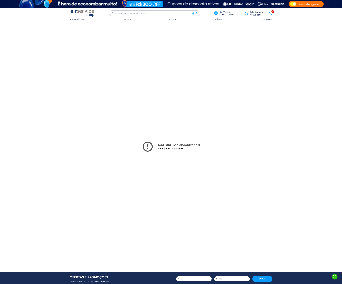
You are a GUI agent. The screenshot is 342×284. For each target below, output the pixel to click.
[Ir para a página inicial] (82, 13)
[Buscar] (198, 13)
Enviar (262, 278)
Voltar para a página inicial (170, 148)
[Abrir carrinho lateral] (270, 13)
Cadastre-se (233, 15)
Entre (221, 15)
